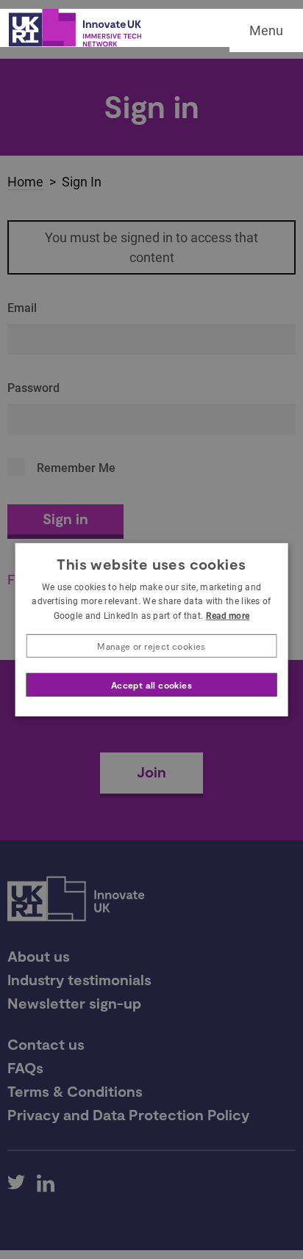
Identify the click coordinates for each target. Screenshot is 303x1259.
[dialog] (151, 629)
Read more (228, 616)
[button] (151, 646)
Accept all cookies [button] (151, 685)
